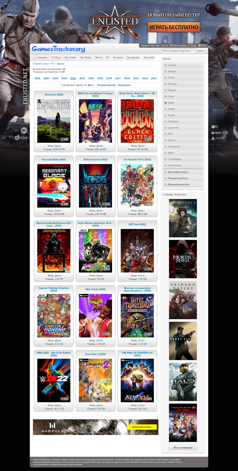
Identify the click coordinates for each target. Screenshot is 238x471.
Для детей (149, 57)
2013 (154, 78)
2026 (37, 78)
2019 (100, 78)
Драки (58, 146)
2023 (64, 78)
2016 (127, 78)
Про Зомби (70, 57)
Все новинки (183, 447)
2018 (109, 78)
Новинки (42, 57)
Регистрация (179, 45)
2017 (118, 78)
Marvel (98, 57)
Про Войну (85, 57)
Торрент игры (40, 63)
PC (53, 63)
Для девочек (133, 57)
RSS (204, 45)
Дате (91, 85)
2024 (55, 78)
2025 (46, 78)
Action (141, 275)
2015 (136, 78)
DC (107, 57)
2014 (145, 78)
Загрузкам (124, 85)
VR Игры (56, 57)
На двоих (118, 57)
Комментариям (106, 85)
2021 (82, 78)
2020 (91, 78)
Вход (193, 45)
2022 (73, 78)
